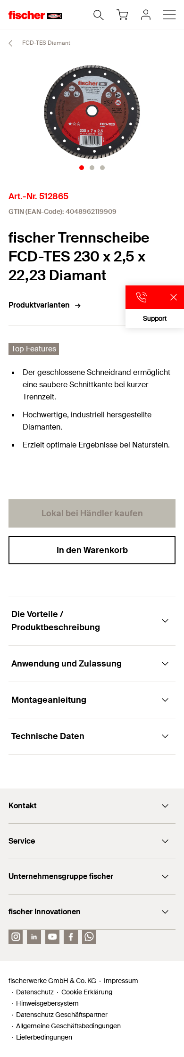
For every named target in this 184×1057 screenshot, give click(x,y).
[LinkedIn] (34, 937)
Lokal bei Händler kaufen (92, 513)
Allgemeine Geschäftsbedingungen (68, 1026)
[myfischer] (146, 14)
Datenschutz (35, 992)
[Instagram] (15, 937)
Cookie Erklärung (86, 992)
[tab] (81, 167)
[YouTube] (52, 937)
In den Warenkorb (92, 550)
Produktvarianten (39, 305)
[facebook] (71, 937)
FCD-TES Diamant (45, 43)
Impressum (121, 980)
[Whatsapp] (89, 937)
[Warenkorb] (122, 14)
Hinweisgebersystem (47, 1003)
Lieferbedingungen (44, 1037)
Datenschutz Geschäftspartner (62, 1014)
